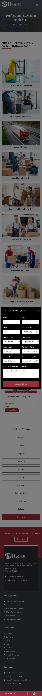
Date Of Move (27, 327)
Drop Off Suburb (8, 357)
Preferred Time (8, 337)
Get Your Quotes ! (21, 384)
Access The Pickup (28, 347)
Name (5, 318)
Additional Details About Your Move (15, 366)
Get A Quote (8, 693)
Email (5, 327)
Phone (24, 318)
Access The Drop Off (29, 357)
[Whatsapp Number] (34, 693)
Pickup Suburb (7, 347)
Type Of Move (26, 337)
